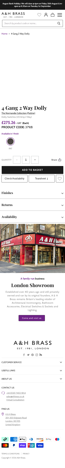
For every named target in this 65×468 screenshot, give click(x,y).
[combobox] (28, 23)
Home (5, 34)
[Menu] (59, 14)
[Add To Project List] (59, 178)
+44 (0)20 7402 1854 (16, 393)
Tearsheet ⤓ (42, 178)
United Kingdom (12, 424)
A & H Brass (10, 414)
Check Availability (14, 178)
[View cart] (52, 14)
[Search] (59, 23)
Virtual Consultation (15, 399)
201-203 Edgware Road (16, 417)
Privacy (26, 454)
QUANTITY (6, 160)
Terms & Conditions (11, 454)
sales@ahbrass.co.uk (15, 396)
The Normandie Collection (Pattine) (18, 113)
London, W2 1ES (12, 421)
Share (54, 160)
